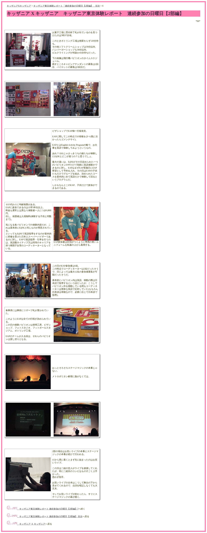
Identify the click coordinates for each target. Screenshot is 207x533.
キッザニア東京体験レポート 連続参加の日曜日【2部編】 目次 (49, 516)
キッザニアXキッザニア (19, 6)
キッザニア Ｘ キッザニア (31, 524)
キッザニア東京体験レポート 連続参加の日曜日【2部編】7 (47, 509)
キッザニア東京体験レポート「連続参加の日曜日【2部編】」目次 (66, 6)
